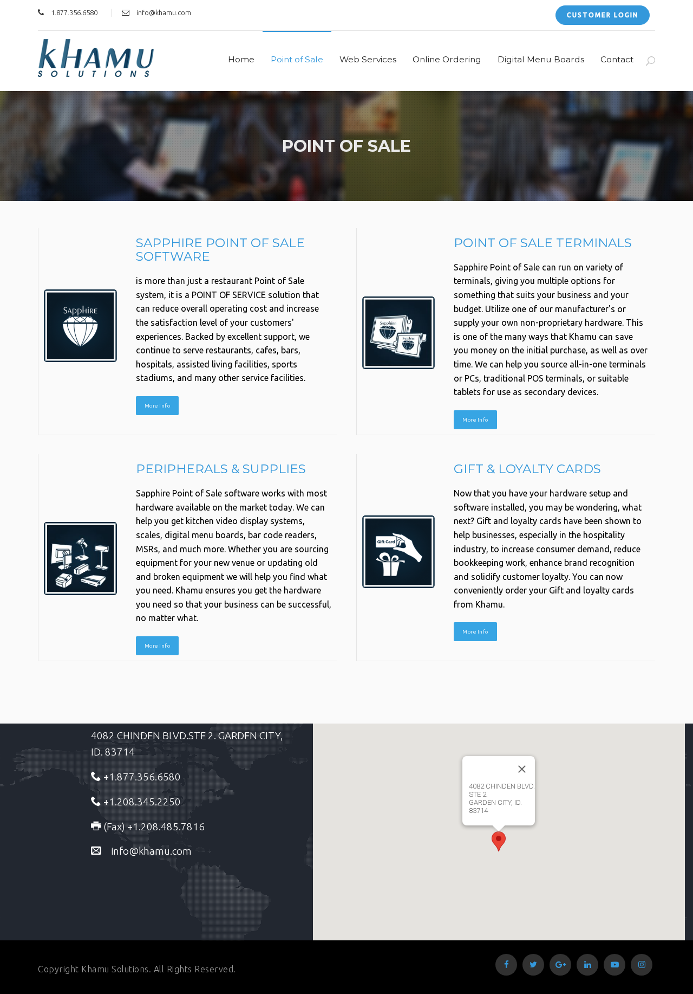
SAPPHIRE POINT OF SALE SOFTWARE (220, 249)
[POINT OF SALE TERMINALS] (398, 332)
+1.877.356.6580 (141, 777)
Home (241, 59)
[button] (499, 841)
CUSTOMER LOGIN (602, 14)
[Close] (522, 769)
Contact (616, 59)
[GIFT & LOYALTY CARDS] (398, 551)
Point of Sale (297, 59)
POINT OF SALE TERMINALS (543, 242)
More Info (158, 406)
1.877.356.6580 (74, 12)
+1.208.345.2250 (141, 802)
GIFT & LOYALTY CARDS (527, 468)
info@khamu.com (163, 12)
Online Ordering (447, 59)
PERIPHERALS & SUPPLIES (221, 468)
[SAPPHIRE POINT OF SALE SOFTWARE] (80, 325)
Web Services (367, 59)
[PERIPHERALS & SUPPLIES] (80, 558)
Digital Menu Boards (541, 59)
